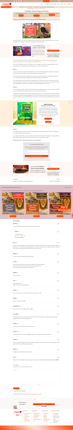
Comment (15, 369)
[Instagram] (21, 1)
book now (21, 15)
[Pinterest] (16, 1)
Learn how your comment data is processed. (34, 393)
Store (58, 4)
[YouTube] (19, 1)
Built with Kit (43, 406)
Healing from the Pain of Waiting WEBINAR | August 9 (33, 1)
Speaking (54, 4)
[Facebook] (14, 1)
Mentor (47, 4)
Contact (61, 4)
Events (51, 4)
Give (45, 4)
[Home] (27, 8)
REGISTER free (36, 15)
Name (14, 384)
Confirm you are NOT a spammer (19, 391)
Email (39, 384)
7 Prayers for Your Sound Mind (54, 180)
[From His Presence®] (6, 4)
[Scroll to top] (71, 427)
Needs (65, 4)
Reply (58, 223)
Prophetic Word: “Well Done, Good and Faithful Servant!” (23, 180)
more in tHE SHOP (67, 187)
